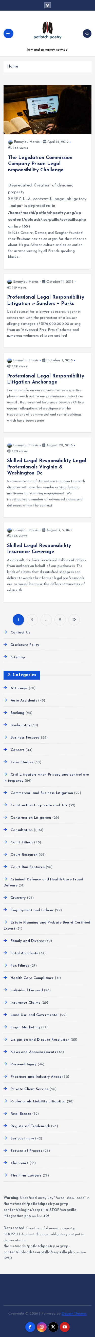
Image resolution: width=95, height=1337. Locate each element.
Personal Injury (23, 1064)
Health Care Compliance (32, 978)
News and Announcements (33, 1052)
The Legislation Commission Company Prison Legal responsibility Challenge (40, 163)
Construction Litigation (31, 818)
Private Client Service (29, 1089)
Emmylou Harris (27, 142)
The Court (19, 1163)
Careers (17, 750)
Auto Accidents (24, 701)
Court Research (24, 855)
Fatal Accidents (24, 953)
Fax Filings (20, 966)
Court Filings (22, 842)
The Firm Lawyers (26, 1175)
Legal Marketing (25, 1027)
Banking (17, 713)
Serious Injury (22, 1138)
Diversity (18, 898)
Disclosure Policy (25, 645)
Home (12, 67)
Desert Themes (74, 1314)
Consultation (22, 830)
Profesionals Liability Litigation (38, 1101)
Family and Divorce (27, 941)
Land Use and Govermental (35, 1015)
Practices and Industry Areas (36, 1077)
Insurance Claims (25, 1003)
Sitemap (18, 657)
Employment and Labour (32, 910)
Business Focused (25, 738)
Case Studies (22, 762)
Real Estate (21, 1114)
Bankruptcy (20, 725)
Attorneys (19, 688)
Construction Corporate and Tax (39, 805)
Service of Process (26, 1151)
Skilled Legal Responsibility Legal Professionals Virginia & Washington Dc (46, 466)
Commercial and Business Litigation (42, 793)
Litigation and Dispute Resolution (40, 1040)
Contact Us (20, 632)
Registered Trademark (30, 1126)
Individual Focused (27, 990)
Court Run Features (28, 867)
